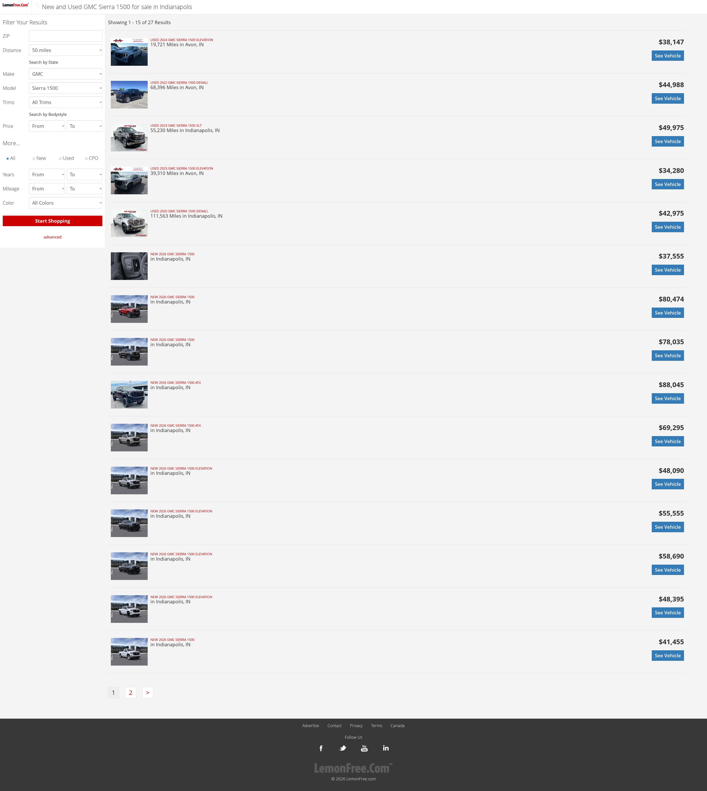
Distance (12, 50)
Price (8, 126)
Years (8, 174)
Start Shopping (52, 221)
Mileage (11, 188)
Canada (398, 725)
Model (9, 88)
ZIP (6, 36)
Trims (8, 102)
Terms (376, 725)
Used (67, 158)
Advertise (310, 725)
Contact (335, 725)
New (40, 158)
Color (8, 202)
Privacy (356, 725)
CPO (93, 158)
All (12, 158)
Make (8, 74)
